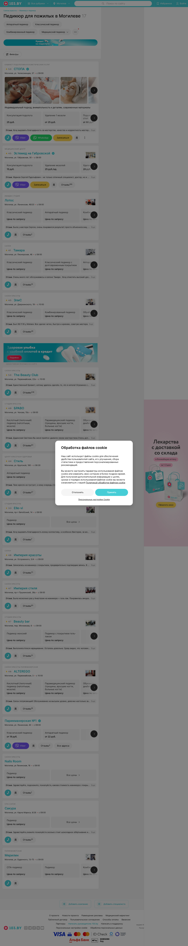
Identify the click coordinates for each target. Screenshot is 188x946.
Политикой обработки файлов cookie (105, 482)
